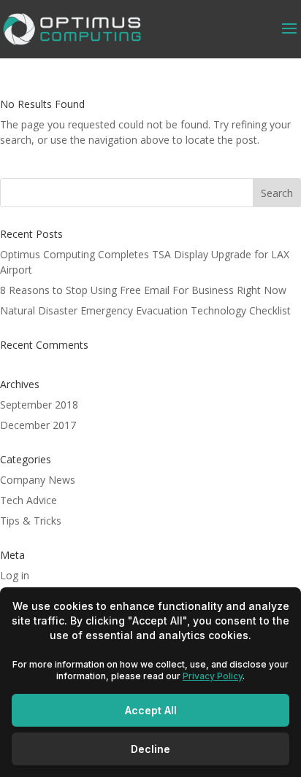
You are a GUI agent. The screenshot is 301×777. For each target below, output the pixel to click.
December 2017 (38, 425)
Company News (37, 480)
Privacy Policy (213, 675)
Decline (150, 749)
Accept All (151, 710)
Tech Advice (28, 500)
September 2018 (39, 404)
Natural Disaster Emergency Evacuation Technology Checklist (145, 310)
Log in (14, 575)
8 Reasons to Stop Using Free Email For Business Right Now (143, 290)
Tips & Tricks (30, 520)
